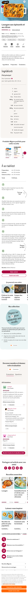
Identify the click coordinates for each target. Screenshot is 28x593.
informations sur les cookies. (9, 584)
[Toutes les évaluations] (5, 29)
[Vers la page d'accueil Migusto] (5, 1)
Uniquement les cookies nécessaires (14, 587)
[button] (4, 387)
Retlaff (9, 387)
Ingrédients (6, 64)
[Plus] (24, 405)
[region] (14, 581)
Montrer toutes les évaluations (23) (13, 453)
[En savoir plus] (7, 297)
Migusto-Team (12, 408)
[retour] (2, 6)
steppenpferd (11, 435)
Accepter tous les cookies (14, 590)
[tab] (14, 563)
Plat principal (21, 39)
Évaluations (22, 64)
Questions (18, 374)
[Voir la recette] (7, 490)
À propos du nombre (12, 79)
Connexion (15, 345)
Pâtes (4, 39)
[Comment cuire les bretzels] (20, 520)
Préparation (14, 64)
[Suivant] (24, 153)
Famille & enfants (12, 39)
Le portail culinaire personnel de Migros (11, 533)
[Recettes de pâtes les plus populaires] (7, 520)
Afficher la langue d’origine (9, 402)
